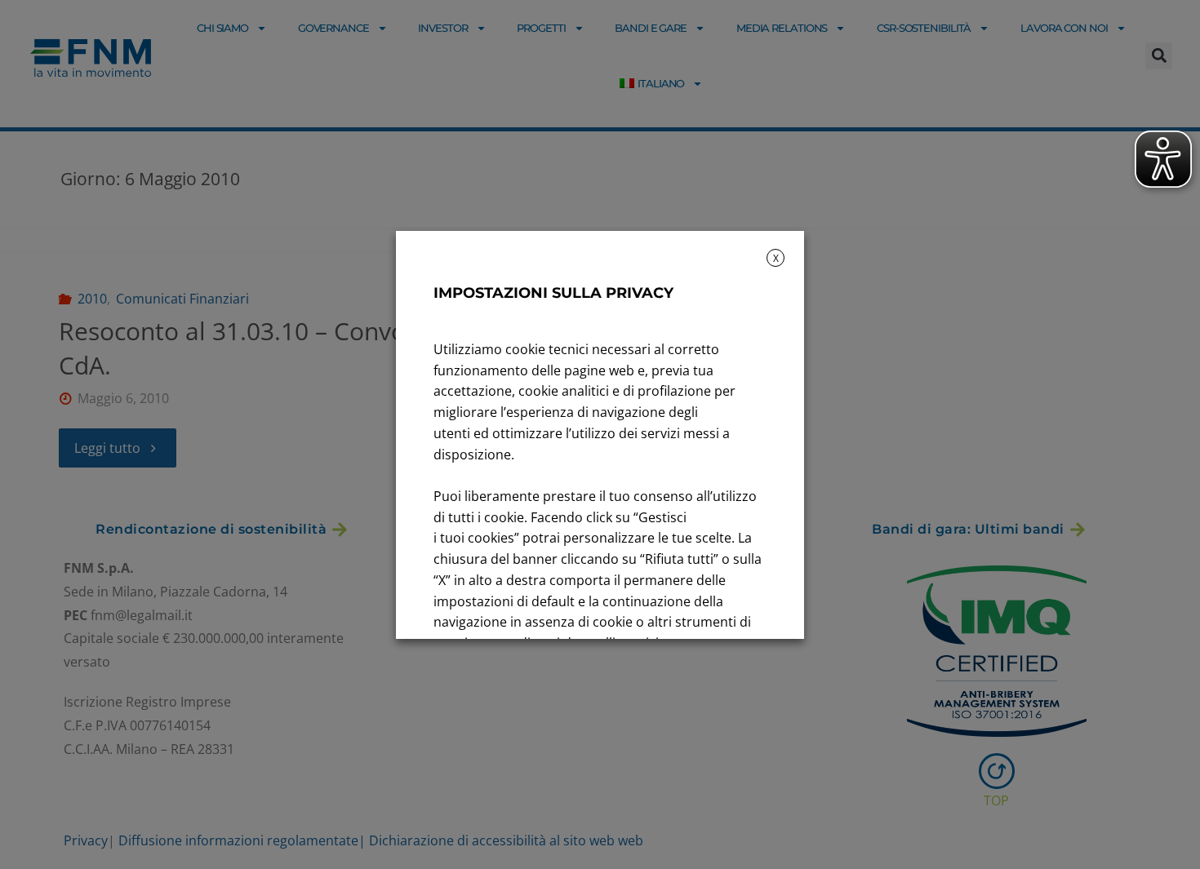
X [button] (776, 258)
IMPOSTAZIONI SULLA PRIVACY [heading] (553, 293)
